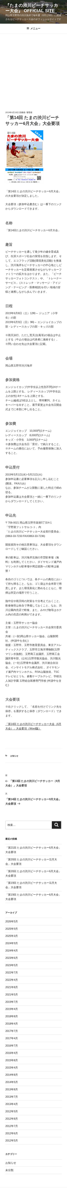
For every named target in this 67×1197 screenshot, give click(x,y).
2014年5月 (11, 1082)
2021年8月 (11, 987)
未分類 (9, 1170)
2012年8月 (11, 1118)
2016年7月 (11, 1045)
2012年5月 (11, 1140)
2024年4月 (11, 950)
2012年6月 (11, 1133)
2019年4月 (11, 1008)
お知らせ (14, 756)
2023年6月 (11, 957)
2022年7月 (11, 972)
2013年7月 (11, 1096)
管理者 (29, 112)
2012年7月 (11, 1125)
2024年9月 (11, 943)
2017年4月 (11, 1038)
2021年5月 (11, 994)
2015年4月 (11, 1067)
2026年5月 (11, 921)
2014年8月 (11, 1074)
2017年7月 (11, 1030)
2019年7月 (11, 1001)
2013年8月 (11, 1089)
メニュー (35, 28)
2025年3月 (11, 935)
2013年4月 (11, 1104)
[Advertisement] (33, 68)
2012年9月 (11, 1111)
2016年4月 (11, 1052)
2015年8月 (11, 1060)
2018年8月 (11, 1016)
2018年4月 (11, 1023)
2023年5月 (11, 965)
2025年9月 (11, 928)
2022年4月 (11, 979)
